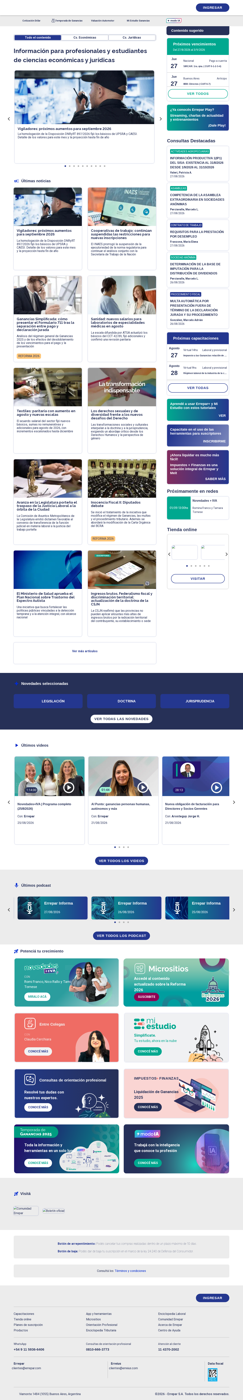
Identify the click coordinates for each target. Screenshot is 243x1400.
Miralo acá (37, 996)
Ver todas (198, 388)
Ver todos (198, 94)
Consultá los (121, 1271)
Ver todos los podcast (121, 936)
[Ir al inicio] (29, 1298)
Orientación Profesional (101, 1325)
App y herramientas (99, 1314)
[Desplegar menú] (16, 8)
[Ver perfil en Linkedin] (33, 1374)
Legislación (53, 701)
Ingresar (212, 8)
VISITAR (198, 579)
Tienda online (22, 1319)
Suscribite (146, 997)
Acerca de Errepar (170, 1325)
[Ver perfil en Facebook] (16, 1374)
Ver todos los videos (121, 861)
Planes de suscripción (28, 1325)
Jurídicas (132, 37)
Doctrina (127, 701)
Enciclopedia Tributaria (101, 1330)
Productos (21, 1330)
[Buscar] (64, 7)
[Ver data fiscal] (218, 1374)
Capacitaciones (24, 1314)
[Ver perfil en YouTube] (41, 1374)
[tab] (187, 566)
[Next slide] (226, 554)
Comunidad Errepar (170, 1319)
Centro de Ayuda (169, 1330)
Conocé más (38, 1051)
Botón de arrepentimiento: (76, 1244)
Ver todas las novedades (121, 719)
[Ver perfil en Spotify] (66, 1374)
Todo (38, 37)
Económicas (84, 37)
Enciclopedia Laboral (172, 1314)
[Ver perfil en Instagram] (49, 1374)
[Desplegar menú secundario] (178, 7)
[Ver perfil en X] (25, 1374)
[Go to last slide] (169, 554)
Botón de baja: (68, 1251)
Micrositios (93, 1319)
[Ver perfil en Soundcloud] (58, 1374)
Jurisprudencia (200, 701)
